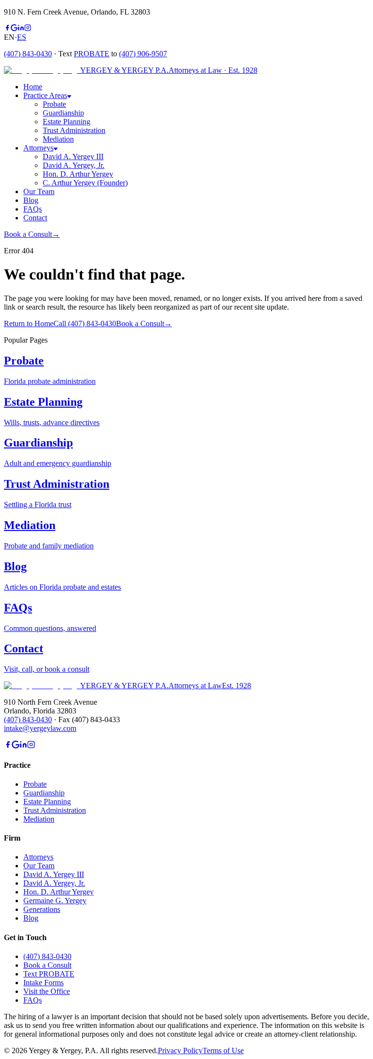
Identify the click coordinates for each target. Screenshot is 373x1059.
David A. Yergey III (73, 156)
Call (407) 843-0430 (84, 323)
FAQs (32, 1000)
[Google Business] (14, 28)
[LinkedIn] (20, 28)
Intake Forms (43, 982)
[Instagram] (27, 28)
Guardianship (63, 113)
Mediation (58, 139)
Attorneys (38, 857)
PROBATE (91, 54)
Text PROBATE (48, 974)
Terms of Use (223, 1050)
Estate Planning (66, 121)
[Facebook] (7, 28)
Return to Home (28, 323)
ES (21, 37)
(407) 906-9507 (143, 54)
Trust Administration (74, 130)
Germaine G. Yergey (54, 900)
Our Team (38, 865)
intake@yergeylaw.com (40, 728)
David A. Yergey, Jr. (73, 165)
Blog (30, 918)
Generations (41, 909)
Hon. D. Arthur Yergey (78, 174)
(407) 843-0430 (28, 54)
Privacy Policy (180, 1050)
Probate (54, 104)
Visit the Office (46, 991)
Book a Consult (32, 234)
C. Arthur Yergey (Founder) (85, 183)
